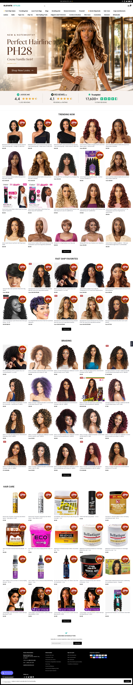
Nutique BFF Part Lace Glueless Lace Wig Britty (91, 243)
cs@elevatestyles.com (28, 665)
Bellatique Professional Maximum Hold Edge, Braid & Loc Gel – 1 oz (116, 549)
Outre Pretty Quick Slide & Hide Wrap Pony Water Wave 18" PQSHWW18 (39, 209)
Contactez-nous (49, 657)
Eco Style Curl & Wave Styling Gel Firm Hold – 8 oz (40, 549)
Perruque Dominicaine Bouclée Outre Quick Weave (116, 321)
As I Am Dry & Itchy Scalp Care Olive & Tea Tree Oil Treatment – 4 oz (66, 581)
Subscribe (77, 643)
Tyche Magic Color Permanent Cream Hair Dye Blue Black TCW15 (15, 613)
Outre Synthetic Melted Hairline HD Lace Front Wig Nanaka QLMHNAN (117, 145)
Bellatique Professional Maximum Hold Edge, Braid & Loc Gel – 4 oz (91, 549)
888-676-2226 (32, 660)
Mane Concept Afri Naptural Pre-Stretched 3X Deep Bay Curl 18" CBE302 (15, 435)
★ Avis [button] (131, 343)
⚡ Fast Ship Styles (9, 11)
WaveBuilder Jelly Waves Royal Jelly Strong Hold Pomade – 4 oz (66, 517)
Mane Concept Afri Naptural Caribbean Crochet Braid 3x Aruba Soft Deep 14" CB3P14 (117, 435)
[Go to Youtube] (129, 1)
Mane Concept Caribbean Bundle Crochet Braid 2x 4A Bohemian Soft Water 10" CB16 (40, 371)
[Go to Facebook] (122, 1)
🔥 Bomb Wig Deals (94, 11)
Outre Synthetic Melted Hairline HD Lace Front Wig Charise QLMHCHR (117, 177)
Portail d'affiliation (49, 666)
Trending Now (23, 11)
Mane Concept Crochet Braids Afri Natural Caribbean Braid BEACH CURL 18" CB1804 (90, 467)
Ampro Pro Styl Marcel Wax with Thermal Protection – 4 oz (90, 581)
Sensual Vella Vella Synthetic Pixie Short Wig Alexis (14, 289)
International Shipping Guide (52, 668)
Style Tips (47, 664)
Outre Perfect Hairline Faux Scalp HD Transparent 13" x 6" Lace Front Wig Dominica (91, 289)
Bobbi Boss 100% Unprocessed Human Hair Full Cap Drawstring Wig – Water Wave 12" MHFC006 (66, 145)
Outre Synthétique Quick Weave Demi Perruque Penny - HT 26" (15, 321)
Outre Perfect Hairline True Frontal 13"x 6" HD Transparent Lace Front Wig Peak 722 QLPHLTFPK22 (117, 210)
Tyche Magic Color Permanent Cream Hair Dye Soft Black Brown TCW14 (92, 613)
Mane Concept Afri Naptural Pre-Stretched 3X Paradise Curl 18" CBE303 (91, 371)
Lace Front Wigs (36, 11)
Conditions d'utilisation (73, 664)
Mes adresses (71, 659)
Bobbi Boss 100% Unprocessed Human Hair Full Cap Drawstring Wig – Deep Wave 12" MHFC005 (40, 145)
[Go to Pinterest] (131, 1)
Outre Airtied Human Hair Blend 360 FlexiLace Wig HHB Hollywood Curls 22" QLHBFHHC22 (66, 209)
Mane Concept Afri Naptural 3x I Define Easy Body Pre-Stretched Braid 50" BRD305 (91, 403)
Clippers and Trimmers (58, 15)
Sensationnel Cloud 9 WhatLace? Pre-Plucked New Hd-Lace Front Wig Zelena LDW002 (66, 321)
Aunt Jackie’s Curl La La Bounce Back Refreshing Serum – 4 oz (40, 581)
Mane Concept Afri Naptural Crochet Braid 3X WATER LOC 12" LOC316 (117, 467)
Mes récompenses (72, 655)
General (107, 15)
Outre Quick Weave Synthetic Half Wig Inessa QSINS (13, 243)
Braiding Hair (56, 11)
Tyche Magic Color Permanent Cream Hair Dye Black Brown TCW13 (66, 613)
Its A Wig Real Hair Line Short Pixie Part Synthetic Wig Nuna (40, 321)
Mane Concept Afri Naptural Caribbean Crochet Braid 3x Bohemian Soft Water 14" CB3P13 (66, 467)
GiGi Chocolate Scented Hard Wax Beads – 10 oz (14, 549)
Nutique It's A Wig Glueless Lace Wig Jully (64, 243)
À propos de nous (49, 655)
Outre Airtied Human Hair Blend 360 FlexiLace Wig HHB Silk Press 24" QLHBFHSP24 (92, 209)
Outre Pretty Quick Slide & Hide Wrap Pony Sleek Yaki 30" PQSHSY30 (14, 209)
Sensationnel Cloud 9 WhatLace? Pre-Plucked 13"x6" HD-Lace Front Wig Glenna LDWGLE (91, 321)
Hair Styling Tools (41, 15)
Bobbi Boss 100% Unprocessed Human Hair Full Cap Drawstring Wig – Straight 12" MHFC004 (14, 145)
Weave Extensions (70, 11)
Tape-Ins (21, 15)
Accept (127, 681)
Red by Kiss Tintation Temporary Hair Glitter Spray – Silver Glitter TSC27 (39, 517)
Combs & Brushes (75, 15)
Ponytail (82, 11)
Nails (13, 15)
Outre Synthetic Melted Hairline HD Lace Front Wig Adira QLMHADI (39, 177)
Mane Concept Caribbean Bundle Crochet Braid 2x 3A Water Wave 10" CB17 (40, 403)
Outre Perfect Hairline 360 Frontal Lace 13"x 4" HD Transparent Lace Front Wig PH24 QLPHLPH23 (40, 243)
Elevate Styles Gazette (50, 670)
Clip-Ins (30, 15)
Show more (66, 251)
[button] (130, 3)
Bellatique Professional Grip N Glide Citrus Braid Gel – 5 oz (66, 549)
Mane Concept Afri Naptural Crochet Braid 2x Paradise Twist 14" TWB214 (14, 467)
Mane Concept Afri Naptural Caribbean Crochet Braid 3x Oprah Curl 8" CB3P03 (40, 435)
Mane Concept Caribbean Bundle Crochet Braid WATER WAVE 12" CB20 (92, 435)
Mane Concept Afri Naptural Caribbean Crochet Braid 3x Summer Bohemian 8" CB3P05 (66, 435)
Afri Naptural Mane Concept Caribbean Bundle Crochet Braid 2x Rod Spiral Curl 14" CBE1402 (117, 371)
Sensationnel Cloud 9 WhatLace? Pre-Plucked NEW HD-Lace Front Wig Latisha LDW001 (40, 289)
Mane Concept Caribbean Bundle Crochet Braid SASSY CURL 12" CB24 (40, 467)
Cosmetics (97, 15)
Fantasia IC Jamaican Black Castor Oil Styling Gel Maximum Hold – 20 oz (116, 517)
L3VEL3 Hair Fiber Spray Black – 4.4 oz (89, 516)
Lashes (5, 15)
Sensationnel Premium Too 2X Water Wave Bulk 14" (117, 613)
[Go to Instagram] (124, 1)
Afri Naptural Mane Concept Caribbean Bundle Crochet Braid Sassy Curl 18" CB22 (117, 403)
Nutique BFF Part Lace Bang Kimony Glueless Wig (66, 177)
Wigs (46, 11)
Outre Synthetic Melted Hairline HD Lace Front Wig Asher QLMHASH (13, 177)
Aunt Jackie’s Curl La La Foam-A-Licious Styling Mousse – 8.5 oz (15, 581)
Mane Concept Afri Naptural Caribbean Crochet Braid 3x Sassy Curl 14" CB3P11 (66, 371)
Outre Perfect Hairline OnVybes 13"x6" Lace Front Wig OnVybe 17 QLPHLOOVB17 (92, 145)
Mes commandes (72, 657)
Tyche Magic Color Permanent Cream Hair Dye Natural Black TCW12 (40, 613)
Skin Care (87, 15)
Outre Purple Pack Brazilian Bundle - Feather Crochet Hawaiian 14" (91, 177)
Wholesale (116, 15)
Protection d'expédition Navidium (53, 661)
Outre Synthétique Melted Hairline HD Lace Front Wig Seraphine (117, 289)
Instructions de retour (50, 659)
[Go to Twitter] (127, 1)
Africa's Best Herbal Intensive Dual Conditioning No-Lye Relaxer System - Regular (117, 581)
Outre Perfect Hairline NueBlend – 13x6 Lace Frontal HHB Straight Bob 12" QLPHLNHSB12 (117, 243)
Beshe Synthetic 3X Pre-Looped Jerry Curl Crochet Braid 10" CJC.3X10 (64, 289)
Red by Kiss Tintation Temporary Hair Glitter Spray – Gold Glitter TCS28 (14, 517)
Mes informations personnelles (75, 661)
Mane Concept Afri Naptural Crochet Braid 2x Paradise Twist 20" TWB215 (65, 403)
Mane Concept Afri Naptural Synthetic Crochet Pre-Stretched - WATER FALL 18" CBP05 (15, 403)
